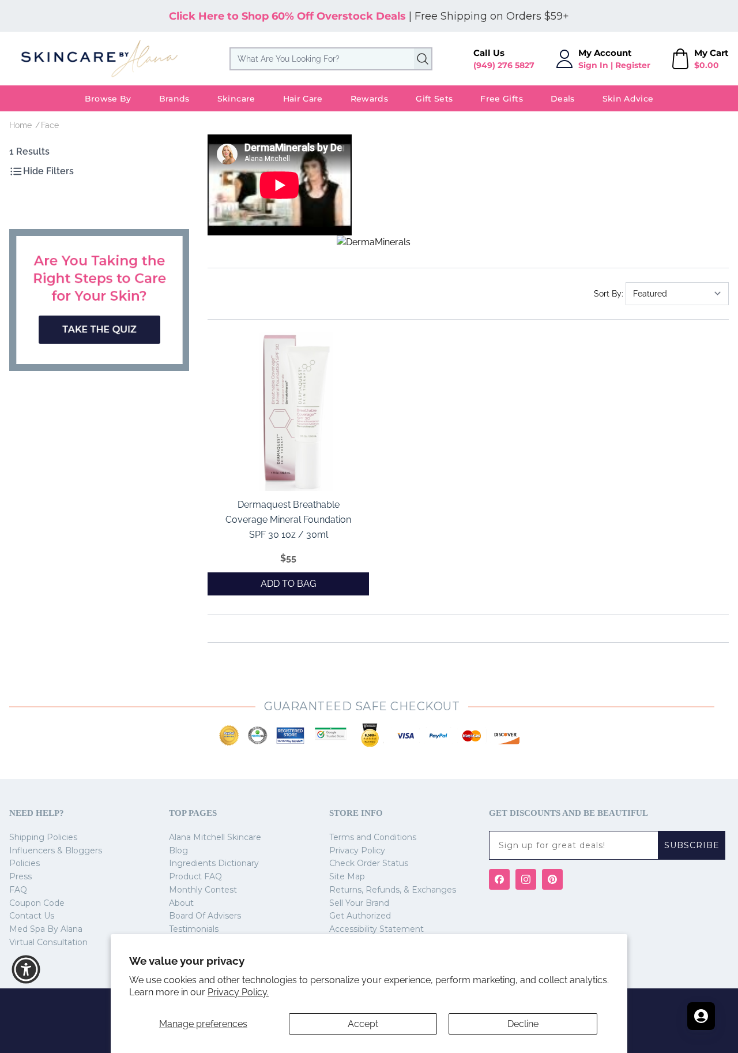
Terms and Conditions (372, 837)
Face (50, 125)
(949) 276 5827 (503, 65)
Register (632, 65)
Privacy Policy (357, 850)
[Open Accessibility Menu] (26, 969)
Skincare (236, 98)
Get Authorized (360, 915)
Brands (174, 98)
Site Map (347, 876)
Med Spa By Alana (45, 929)
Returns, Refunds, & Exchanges (392, 890)
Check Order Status (368, 863)
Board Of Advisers (205, 915)
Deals (563, 98)
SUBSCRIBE (692, 845)
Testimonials (194, 929)
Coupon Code (37, 903)
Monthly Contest (203, 890)
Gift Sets (434, 98)
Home (20, 125)
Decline (523, 1023)
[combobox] (330, 58)
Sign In (593, 65)
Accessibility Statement (376, 929)
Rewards (369, 98)
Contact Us (31, 915)
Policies (24, 863)
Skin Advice (628, 98)
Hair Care (303, 98)
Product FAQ (195, 876)
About (181, 903)
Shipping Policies (43, 837)
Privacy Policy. (238, 992)
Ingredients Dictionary (214, 863)
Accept (363, 1023)
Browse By (108, 98)
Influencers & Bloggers (55, 850)
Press (20, 876)
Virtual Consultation (48, 942)
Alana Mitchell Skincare (215, 837)
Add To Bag (288, 583)
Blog (178, 850)
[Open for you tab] (701, 1016)
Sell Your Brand (359, 903)
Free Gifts (501, 98)
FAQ (18, 890)
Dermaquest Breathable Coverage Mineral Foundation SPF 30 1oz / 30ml (288, 519)
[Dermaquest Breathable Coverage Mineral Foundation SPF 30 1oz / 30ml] (294, 410)
